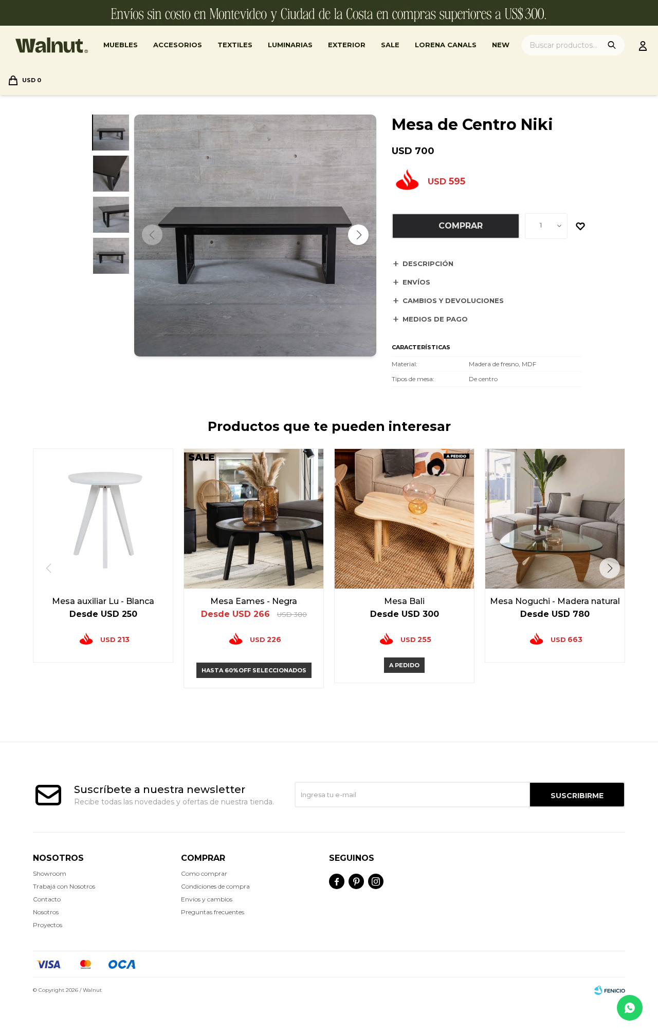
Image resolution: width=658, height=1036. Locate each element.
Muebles (120, 45)
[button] (358, 234)
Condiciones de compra (215, 886)
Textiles (234, 45)
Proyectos (47, 925)
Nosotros (46, 912)
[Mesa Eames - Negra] (254, 518)
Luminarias (290, 45)
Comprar (460, 226)
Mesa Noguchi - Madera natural (555, 601)
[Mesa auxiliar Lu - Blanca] (103, 518)
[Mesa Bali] (404, 518)
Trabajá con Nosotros (64, 886)
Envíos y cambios (206, 899)
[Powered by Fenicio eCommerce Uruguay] (609, 990)
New (500, 45)
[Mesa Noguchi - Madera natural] (555, 518)
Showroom (49, 873)
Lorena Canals (446, 45)
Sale (390, 45)
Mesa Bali (404, 601)
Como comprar (204, 873)
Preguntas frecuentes (212, 912)
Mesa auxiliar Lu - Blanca (103, 601)
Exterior (346, 45)
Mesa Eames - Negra (253, 601)
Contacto (47, 899)
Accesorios (177, 45)
